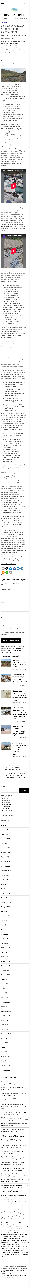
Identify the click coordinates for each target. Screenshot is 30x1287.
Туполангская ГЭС (6, 1242)
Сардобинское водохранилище (19, 1230)
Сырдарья (4, 1238)
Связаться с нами (6, 1273)
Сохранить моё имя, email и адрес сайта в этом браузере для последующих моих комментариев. (15, 628)
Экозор (6, 1277)
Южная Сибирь (7, 810)
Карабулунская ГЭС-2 (7, 1211)
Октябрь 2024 (6, 920)
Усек (16, 1244)
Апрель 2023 (5, 1002)
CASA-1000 (4, 1195)
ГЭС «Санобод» (19, 1203)
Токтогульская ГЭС (6, 1240)
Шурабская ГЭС (15, 1252)
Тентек (9, 1238)
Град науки (12, 1277)
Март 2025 (4, 898)
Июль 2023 (5, 988)
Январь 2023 (5, 1015)
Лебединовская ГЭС (16, 1217)
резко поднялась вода (8, 226)
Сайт (2, 618)
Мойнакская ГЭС (8, 1218)
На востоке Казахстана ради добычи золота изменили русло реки (19, 695)
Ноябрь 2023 (5, 970)
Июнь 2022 (5, 1047)
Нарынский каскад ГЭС (19, 1218)
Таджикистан (6, 802)
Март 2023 (4, 1006)
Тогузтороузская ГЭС (16, 1238)
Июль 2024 (5, 934)
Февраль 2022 (6, 1065)
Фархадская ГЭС (5, 1248)
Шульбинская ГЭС (6, 1252)
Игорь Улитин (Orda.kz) (8, 564)
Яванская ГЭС (11, 1254)
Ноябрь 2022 (5, 1025)
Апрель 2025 (5, 893)
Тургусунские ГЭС (16, 1242)
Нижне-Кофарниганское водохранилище (12, 1220)
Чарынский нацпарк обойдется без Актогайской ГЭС (18, 730)
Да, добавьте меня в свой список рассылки (12, 633)
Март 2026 (4, 843)
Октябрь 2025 (6, 866)
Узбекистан (6, 806)
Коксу (5, 575)
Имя (3, 602)
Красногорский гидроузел (8, 1215)
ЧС (20, 1248)
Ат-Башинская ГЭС (12, 1197)
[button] (3, 568)
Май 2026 (4, 834)
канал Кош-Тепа (24, 1254)
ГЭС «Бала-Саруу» (9, 1203)
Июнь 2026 (5, 830)
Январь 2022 (5, 1070)
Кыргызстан (6, 801)
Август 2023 (5, 984)
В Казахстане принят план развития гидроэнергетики (19, 679)
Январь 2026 (5, 852)
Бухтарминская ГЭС (6, 1199)
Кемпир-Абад (14, 1213)
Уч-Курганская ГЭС (17, 1246)
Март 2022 (4, 1061)
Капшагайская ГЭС (10, 1209)
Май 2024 (4, 943)
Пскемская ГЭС (24, 1226)
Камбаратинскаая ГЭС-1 (10, 1207)
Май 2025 (4, 889)
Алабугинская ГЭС (12, 1195)
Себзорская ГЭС (12, 1232)
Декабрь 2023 (6, 966)
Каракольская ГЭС (18, 1211)
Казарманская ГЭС (15, 1205)
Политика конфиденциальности (15, 1271)
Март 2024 (4, 952)
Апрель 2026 (5, 839)
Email (3, 610)
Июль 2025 (5, 879)
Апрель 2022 (5, 1056)
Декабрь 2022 (6, 1020)
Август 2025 (5, 875)
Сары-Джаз (4, 1232)
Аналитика (4, 1197)
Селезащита (13, 1234)
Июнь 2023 (5, 993)
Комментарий (6, 589)
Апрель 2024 (5, 947)
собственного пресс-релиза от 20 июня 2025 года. (12, 524)
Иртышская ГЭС (5, 1205)
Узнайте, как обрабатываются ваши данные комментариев (12, 650)
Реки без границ (5, 1228)
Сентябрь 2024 (6, 925)
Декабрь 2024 (6, 911)
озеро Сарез (4, 1256)
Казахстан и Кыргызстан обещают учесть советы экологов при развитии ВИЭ (19, 713)
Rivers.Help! (15, 14)
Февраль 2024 (6, 957)
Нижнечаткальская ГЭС (14, 1222)
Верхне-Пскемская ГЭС (20, 1201)
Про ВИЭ (3, 1275)
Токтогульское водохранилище (20, 1240)
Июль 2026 (5, 825)
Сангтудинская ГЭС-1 (16, 1228)
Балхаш (20, 1197)
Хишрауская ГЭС (14, 1248)
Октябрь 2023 (6, 975)
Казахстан (5, 799)
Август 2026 (5, 821)
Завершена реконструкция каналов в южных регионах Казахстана (19, 748)
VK (16, 1270)
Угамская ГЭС (10, 1244)
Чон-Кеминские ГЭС (9, 1250)
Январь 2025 (5, 907)
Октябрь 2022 (6, 1029)
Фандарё (25, 1246)
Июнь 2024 (5, 938)
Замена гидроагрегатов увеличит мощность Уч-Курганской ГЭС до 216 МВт (13, 1106)
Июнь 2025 (5, 884)
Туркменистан (7, 804)
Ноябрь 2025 (5, 861)
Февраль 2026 (6, 848)
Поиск (3, 786)
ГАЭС (2, 1203)
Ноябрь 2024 (5, 916)
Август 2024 (5, 929)
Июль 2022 (5, 1043)
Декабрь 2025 (6, 857)
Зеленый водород (12, 1275)
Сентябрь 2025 (6, 870)
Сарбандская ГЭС (6, 1230)
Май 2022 (4, 1052)
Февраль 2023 (6, 1011)
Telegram (11, 1270)
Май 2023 (4, 997)
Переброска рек (14, 1226)
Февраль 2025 (6, 902)
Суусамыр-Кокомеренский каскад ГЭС (14, 1236)
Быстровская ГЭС (17, 1199)
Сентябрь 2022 (6, 1034)
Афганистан (6, 808)
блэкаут (17, 1254)
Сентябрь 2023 (6, 979)
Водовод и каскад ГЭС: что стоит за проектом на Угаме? (19, 663)
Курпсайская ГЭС (5, 1217)
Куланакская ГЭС (20, 1215)
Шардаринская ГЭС (20, 1250)
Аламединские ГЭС (23, 1195)
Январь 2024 (5, 961)
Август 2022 (5, 1038)
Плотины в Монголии (13, 1136)
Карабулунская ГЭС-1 (21, 1209)
